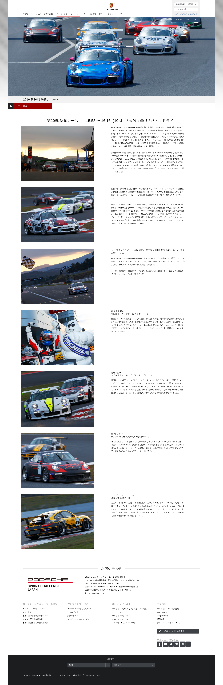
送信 (196, 4)
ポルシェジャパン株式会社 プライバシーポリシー (80, 675)
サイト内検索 (196, 9)
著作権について (51, 675)
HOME (111, 6)
